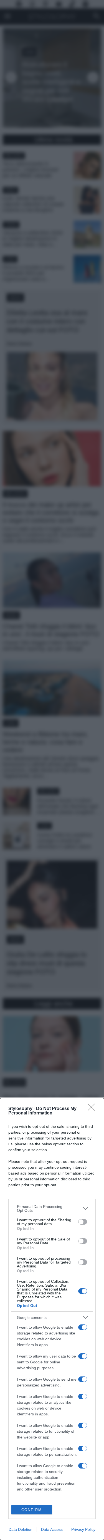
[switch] (82, 1222)
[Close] (93, 1109)
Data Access (52, 1529)
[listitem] (52, 1208)
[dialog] (52, 1319)
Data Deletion (20, 1529)
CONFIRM (31, 1510)
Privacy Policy (83, 1529)
